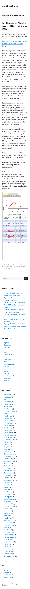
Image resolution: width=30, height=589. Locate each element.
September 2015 (9, 411)
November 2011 (9, 475)
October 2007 (8, 539)
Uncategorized (9, 376)
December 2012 (9, 454)
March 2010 (8, 518)
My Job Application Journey (13, 293)
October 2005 (8, 554)
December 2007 (9, 535)
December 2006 (9, 551)
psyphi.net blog (10, 6)
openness (7, 357)
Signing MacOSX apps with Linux (15, 324)
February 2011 (8, 494)
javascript (19, 264)
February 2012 (8, 468)
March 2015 (8, 416)
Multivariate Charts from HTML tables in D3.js (14, 26)
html (14, 264)
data (11, 264)
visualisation (18, 266)
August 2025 (8, 394)
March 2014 (8, 428)
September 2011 (9, 480)
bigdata (6, 343)
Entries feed (8, 572)
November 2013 (9, 435)
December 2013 (9, 432)
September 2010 (9, 506)
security (6, 369)
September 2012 (9, 461)
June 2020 (7, 402)
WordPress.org (9, 577)
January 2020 (8, 404)
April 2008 (7, 527)
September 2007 (9, 542)
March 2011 (7, 492)
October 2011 (8, 478)
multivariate (5, 266)
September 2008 (9, 525)
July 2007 (7, 546)
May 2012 (7, 463)
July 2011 (7, 482)
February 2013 (8, 451)
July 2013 (7, 442)
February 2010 (8, 520)
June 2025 (7, 397)
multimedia (8, 354)
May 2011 (7, 487)
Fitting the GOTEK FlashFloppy (14, 302)
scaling (6, 366)
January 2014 (8, 430)
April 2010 (7, 516)
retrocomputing (9, 364)
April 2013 (7, 449)
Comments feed (9, 575)
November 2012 (9, 456)
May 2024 (7, 399)
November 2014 (9, 423)
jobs (5, 352)
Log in (6, 570)
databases (7, 345)
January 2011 (8, 497)
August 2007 (8, 544)
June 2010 (7, 511)
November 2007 (9, 537)
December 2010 (9, 499)
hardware (7, 350)
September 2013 (9, 440)
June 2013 (7, 444)
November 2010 (9, 501)
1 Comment (7, 268)
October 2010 (8, 504)
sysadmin (7, 371)
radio (5, 362)
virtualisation (8, 378)
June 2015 (7, 413)
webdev (24, 263)
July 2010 (7, 508)
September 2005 (9, 556)
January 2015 (8, 418)
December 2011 (9, 473)
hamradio (7, 347)
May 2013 (7, 447)
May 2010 (7, 513)
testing (6, 373)
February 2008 (9, 532)
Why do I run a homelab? (12, 295)
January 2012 (8, 470)
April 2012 (7, 466)
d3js (9, 264)
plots (11, 266)
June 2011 (7, 485)
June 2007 (7, 549)
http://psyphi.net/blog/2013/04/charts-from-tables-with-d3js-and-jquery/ (14, 43)
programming (18, 263)
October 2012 (8, 459)
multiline (24, 264)
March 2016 (8, 409)
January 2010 (8, 523)
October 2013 (8, 437)
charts (5, 264)
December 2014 (9, 421)
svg (14, 266)
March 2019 (8, 406)
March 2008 (8, 530)
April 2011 (7, 489)
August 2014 (8, 425)
